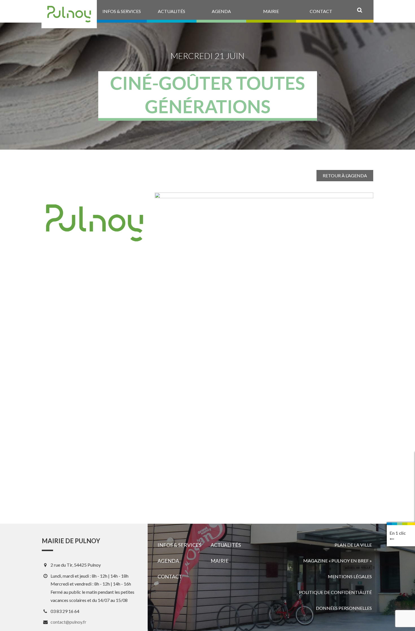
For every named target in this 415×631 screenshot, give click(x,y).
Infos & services (179, 545)
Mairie (220, 561)
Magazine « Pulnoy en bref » (337, 560)
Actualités (226, 545)
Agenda (168, 561)
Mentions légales (350, 576)
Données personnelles (344, 608)
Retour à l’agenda (345, 175)
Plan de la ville (353, 544)
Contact (170, 576)
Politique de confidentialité (335, 592)
